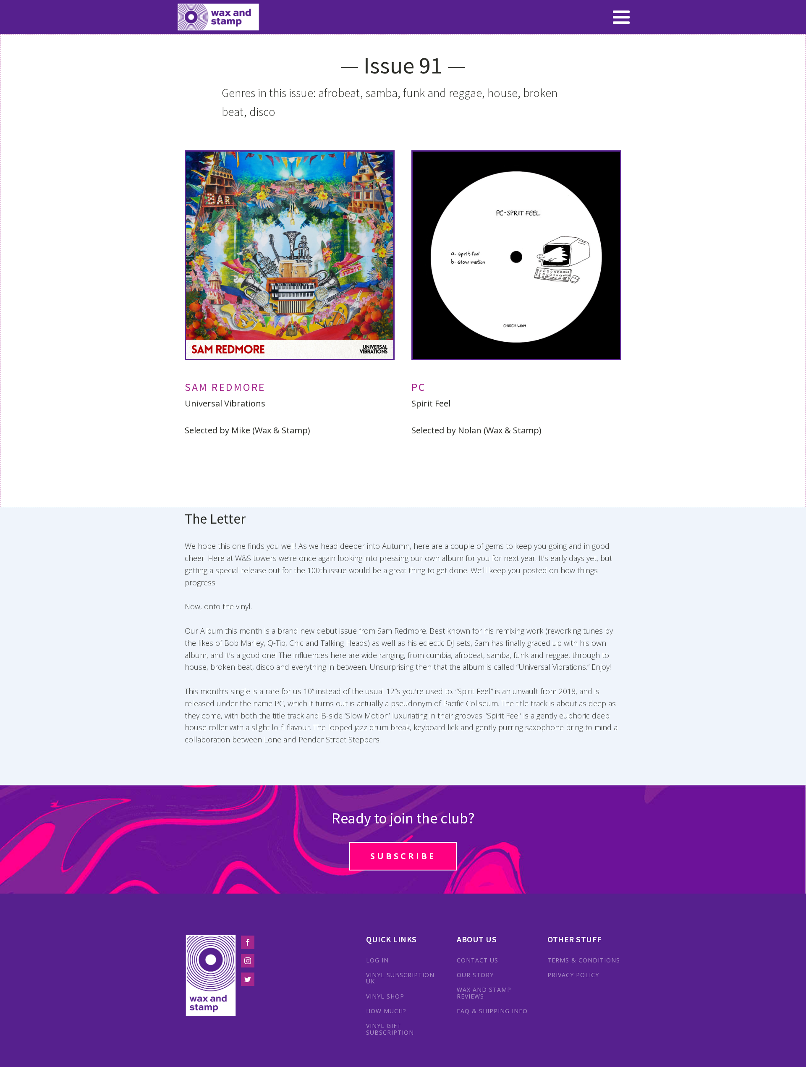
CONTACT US (477, 960)
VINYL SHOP (385, 996)
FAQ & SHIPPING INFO (492, 1011)
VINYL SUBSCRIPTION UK (400, 978)
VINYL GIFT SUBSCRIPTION (390, 1029)
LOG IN (377, 960)
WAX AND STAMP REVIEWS (484, 992)
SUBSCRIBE (403, 856)
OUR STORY (475, 975)
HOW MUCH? (386, 1011)
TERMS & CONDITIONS (583, 960)
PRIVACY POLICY (573, 975)
